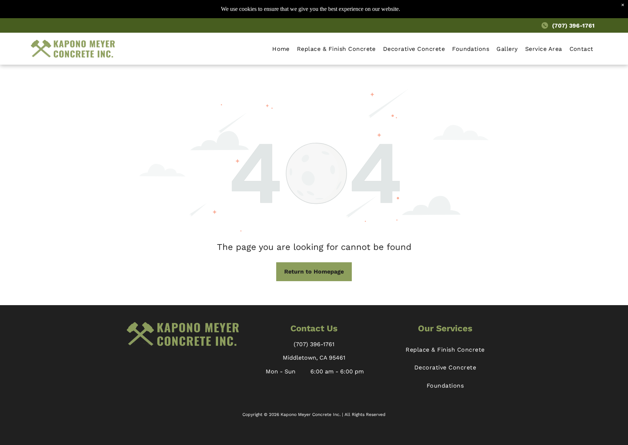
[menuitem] (281, 48)
